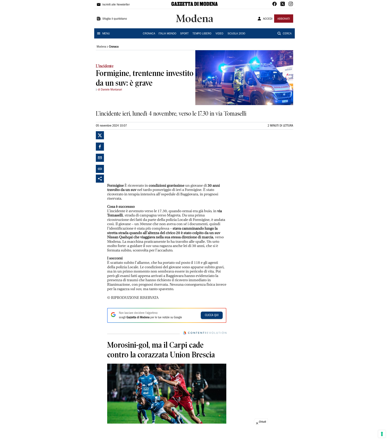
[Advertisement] (137, 156)
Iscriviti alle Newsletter (116, 4)
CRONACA (149, 33)
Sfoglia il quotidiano (114, 19)
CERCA (287, 33)
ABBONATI (283, 19)
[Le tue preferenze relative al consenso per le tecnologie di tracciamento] (382, 434)
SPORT (184, 33)
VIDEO (219, 33)
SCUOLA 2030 (236, 33)
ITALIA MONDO (167, 33)
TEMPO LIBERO (201, 33)
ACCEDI (268, 19)
